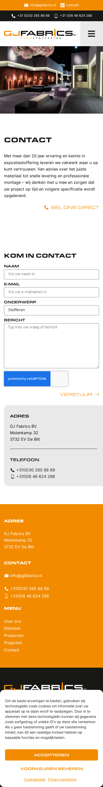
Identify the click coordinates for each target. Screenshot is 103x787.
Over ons (12, 622)
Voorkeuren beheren (51, 768)
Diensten (12, 629)
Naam (11, 266)
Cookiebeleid (35, 780)
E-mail (12, 284)
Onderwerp (20, 302)
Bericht (14, 320)
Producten (14, 636)
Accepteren (51, 754)
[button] (92, 34)
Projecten (13, 643)
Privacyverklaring (62, 780)
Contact (11, 650)
